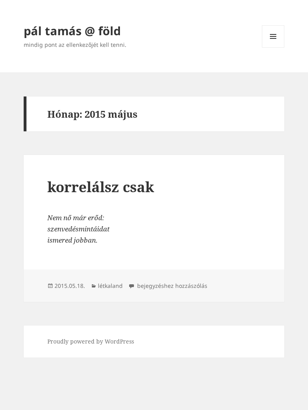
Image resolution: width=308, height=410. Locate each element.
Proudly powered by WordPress (90, 341)
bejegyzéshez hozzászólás (171, 285)
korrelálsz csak (100, 186)
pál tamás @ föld (72, 30)
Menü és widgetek (273, 47)
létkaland (110, 285)
